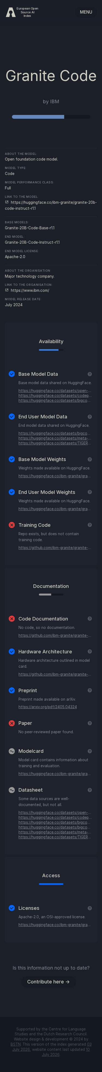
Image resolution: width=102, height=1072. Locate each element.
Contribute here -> (48, 982)
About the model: (21, 154)
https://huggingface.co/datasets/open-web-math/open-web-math (55, 390)
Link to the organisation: (29, 285)
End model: (14, 237)
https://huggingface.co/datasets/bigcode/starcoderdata (55, 400)
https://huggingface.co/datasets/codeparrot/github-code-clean (55, 395)
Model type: (15, 168)
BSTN (16, 1044)
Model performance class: (29, 182)
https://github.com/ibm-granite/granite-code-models (55, 548)
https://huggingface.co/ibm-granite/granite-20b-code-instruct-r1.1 (55, 509)
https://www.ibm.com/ (29, 290)
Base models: (17, 222)
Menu (86, 12)
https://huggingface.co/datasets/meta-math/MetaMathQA (55, 438)
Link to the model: (22, 197)
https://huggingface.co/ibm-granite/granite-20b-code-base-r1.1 (55, 476)
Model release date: (23, 299)
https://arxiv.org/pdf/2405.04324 (47, 707)
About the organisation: (28, 270)
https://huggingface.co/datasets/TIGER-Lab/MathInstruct (55, 443)
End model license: (22, 251)
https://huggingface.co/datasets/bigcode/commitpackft (55, 433)
